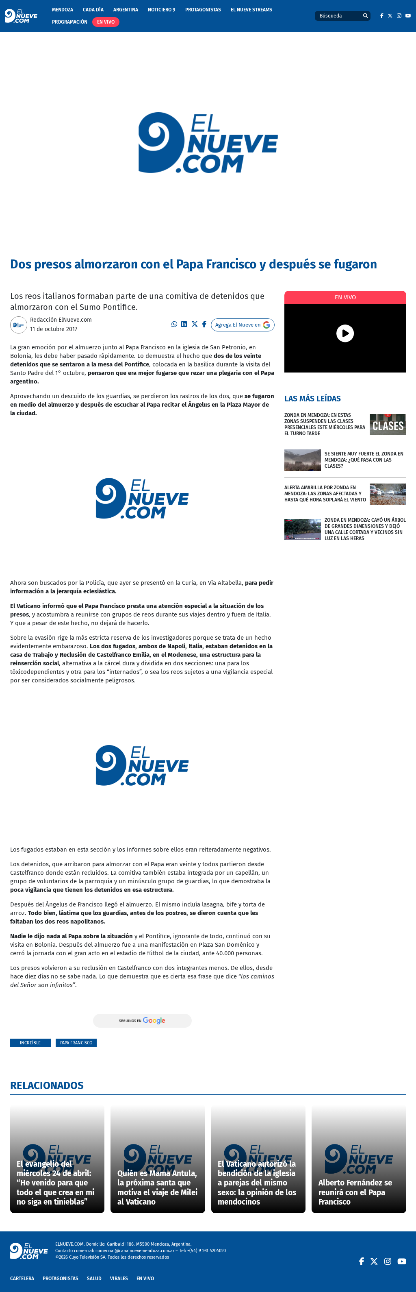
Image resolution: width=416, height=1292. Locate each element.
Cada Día (93, 10)
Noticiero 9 (162, 10)
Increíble (30, 1043)
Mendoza (62, 10)
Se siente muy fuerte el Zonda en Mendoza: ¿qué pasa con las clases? (364, 460)
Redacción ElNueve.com (61, 319)
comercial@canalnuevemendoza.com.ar (134, 1250)
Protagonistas (203, 10)
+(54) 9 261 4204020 (206, 1250)
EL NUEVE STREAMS (251, 10)
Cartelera (22, 1278)
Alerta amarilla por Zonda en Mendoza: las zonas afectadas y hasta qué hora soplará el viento (325, 494)
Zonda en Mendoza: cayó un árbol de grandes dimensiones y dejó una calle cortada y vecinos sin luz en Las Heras (365, 529)
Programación (69, 22)
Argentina (125, 10)
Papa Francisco (76, 1043)
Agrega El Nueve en (238, 325)
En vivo (106, 22)
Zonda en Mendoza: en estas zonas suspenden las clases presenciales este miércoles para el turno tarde (324, 424)
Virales (119, 1278)
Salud (94, 1278)
